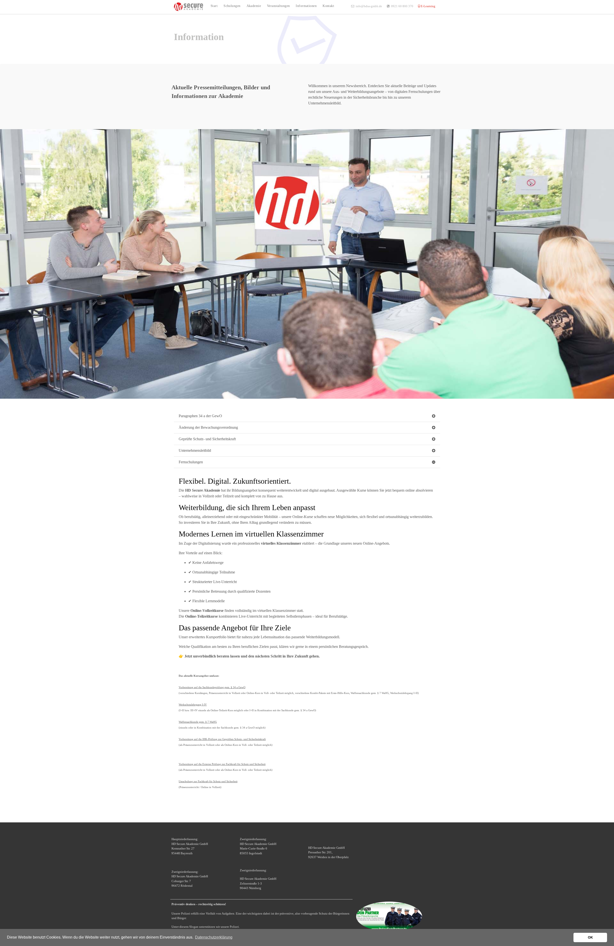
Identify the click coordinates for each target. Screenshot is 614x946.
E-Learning (427, 6)
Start (214, 6)
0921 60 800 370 (402, 6)
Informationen (306, 6)
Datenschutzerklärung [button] (213, 937)
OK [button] (590, 937)
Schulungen (232, 6)
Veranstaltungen (278, 6)
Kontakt (328, 6)
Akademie (254, 6)
